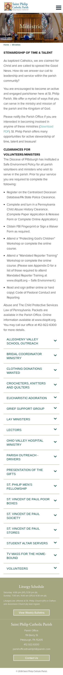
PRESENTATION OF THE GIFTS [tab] (25, 472)
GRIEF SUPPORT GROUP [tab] (25, 408)
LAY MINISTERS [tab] (18, 419)
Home (6, 44)
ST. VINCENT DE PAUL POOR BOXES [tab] (28, 501)
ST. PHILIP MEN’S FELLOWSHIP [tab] (19, 486)
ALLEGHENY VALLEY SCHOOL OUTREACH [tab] (22, 341)
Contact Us (31, 658)
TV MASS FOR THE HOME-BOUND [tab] (26, 556)
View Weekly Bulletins (31, 612)
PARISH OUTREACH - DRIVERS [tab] (22, 457)
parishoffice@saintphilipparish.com (31, 649)
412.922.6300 (31, 644)
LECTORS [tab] (14, 430)
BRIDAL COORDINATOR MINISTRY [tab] (24, 356)
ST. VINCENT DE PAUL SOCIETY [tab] (23, 516)
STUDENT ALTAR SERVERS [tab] (27, 543)
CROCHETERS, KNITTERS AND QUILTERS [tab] (26, 385)
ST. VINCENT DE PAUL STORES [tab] (23, 530)
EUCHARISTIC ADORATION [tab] (27, 398)
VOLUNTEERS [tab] (17, 568)
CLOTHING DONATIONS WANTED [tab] (24, 370)
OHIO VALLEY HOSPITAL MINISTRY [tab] (25, 442)
